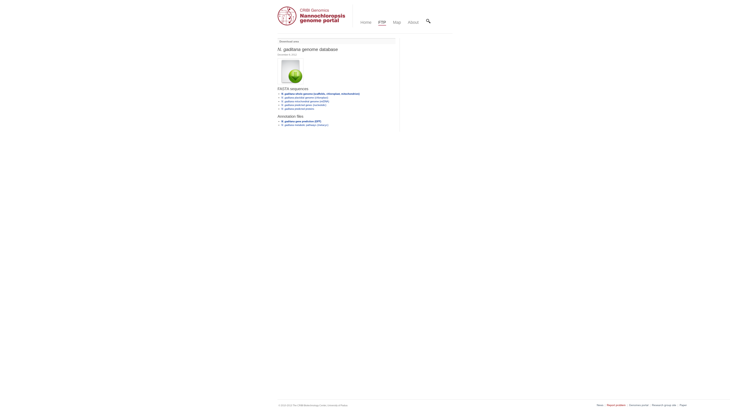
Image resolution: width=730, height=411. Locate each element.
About (413, 22)
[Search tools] (428, 22)
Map (397, 22)
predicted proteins (297, 108)
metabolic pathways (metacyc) (304, 125)
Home (365, 22)
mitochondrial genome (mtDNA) (305, 101)
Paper (683, 405)
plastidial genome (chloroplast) (304, 97)
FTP (382, 22)
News (600, 405)
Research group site (664, 405)
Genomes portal (638, 405)
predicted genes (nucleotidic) (303, 105)
